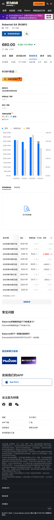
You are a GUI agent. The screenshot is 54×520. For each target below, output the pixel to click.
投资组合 (5, 428)
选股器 (12, 10)
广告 (31, 422)
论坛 (49, 56)
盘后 (50, 10)
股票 (5, 10)
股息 (45, 62)
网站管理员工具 (8, 433)
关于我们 (32, 417)
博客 (4, 417)
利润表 (13, 62)
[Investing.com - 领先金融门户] (12, 3)
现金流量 (32, 62)
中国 (20, 10)
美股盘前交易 (39, 10)
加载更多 (27, 302)
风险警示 (5, 504)
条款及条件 (6, 488)
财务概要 (5, 62)
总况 (4, 56)
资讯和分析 (21, 56)
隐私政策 (5, 496)
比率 (39, 62)
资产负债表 (22, 62)
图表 (11, 56)
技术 (42, 56)
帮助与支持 (33, 428)
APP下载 (5, 422)
